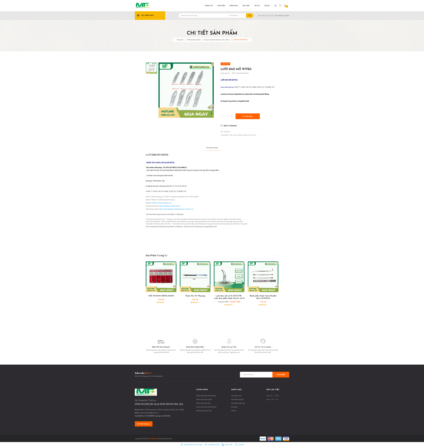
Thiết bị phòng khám (194, 40)
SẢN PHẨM (221, 6)
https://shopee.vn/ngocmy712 (169, 206)
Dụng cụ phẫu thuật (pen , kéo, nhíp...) (217, 40)
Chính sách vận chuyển (204, 399)
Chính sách (233, 6)
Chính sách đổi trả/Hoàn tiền (206, 396)
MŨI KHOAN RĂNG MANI (161, 296)
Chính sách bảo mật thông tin (206, 407)
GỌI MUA (248, 116)
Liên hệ (267, 6)
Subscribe (281, 375)
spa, (231, 135)
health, (240, 135)
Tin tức (257, 6)
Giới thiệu (246, 6)
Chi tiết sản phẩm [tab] (212, 148)
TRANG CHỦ (208, 6)
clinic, (235, 135)
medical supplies (250, 135)
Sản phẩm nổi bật (237, 399)
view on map (145, 424)
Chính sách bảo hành (203, 403)
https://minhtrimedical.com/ (162, 203)
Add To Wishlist (230, 126)
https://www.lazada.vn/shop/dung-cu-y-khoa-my (176, 209)
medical (227, 132)
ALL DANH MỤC (147, 15)
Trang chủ (180, 40)
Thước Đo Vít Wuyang (195, 296)
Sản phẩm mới (236, 396)
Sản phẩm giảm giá (238, 403)
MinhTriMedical (152, 438)
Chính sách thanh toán (204, 411)
